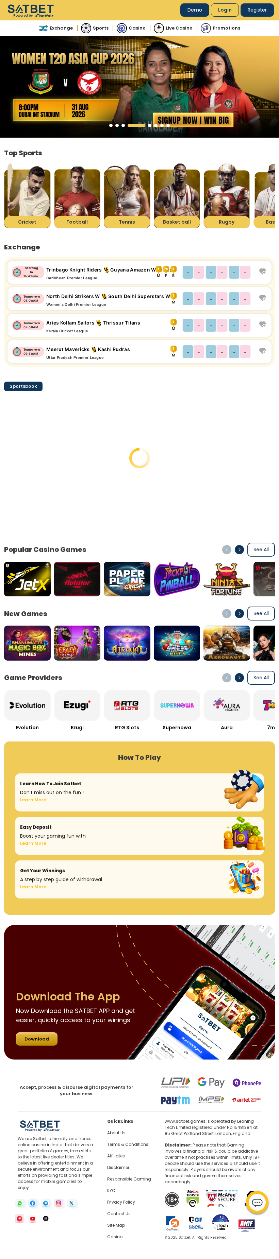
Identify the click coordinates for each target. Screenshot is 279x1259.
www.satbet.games (185, 1121)
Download (36, 1039)
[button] (111, 125)
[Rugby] (226, 195)
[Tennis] (127, 195)
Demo (194, 9)
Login (225, 9)
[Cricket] (27, 195)
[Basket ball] (177, 195)
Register (257, 9)
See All (261, 549)
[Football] (77, 195)
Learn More (33, 800)
